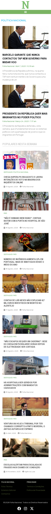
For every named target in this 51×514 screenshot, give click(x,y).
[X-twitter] (32, 509)
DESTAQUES (8, 172)
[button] (26, 12)
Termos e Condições (35, 486)
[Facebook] (19, 509)
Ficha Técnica (6, 486)
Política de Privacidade (36, 490)
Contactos (5, 494)
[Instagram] (25, 509)
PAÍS (5, 213)
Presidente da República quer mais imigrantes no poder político (24, 115)
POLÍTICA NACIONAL (13, 20)
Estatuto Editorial (8, 490)
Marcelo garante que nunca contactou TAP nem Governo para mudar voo (24, 58)
